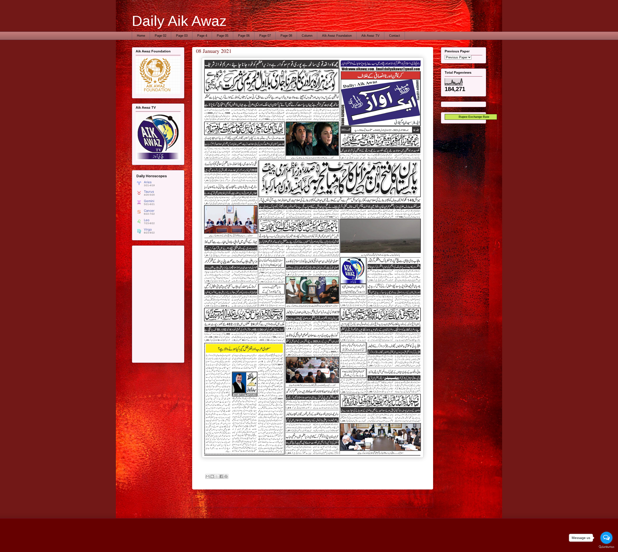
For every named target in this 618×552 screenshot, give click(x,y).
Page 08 (286, 35)
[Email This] (207, 476)
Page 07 (265, 35)
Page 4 (202, 35)
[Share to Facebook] (221, 476)
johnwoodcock (322, 542)
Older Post (420, 501)
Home (141, 35)
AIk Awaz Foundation (337, 35)
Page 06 (244, 35)
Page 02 (160, 35)
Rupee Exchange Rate (472, 117)
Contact (394, 35)
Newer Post (206, 501)
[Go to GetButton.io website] (606, 547)
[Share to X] (216, 476)
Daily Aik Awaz (179, 21)
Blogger (357, 542)
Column (307, 35)
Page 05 (222, 35)
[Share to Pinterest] (226, 476)
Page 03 (182, 35)
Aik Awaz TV (370, 35)
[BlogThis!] (212, 476)
